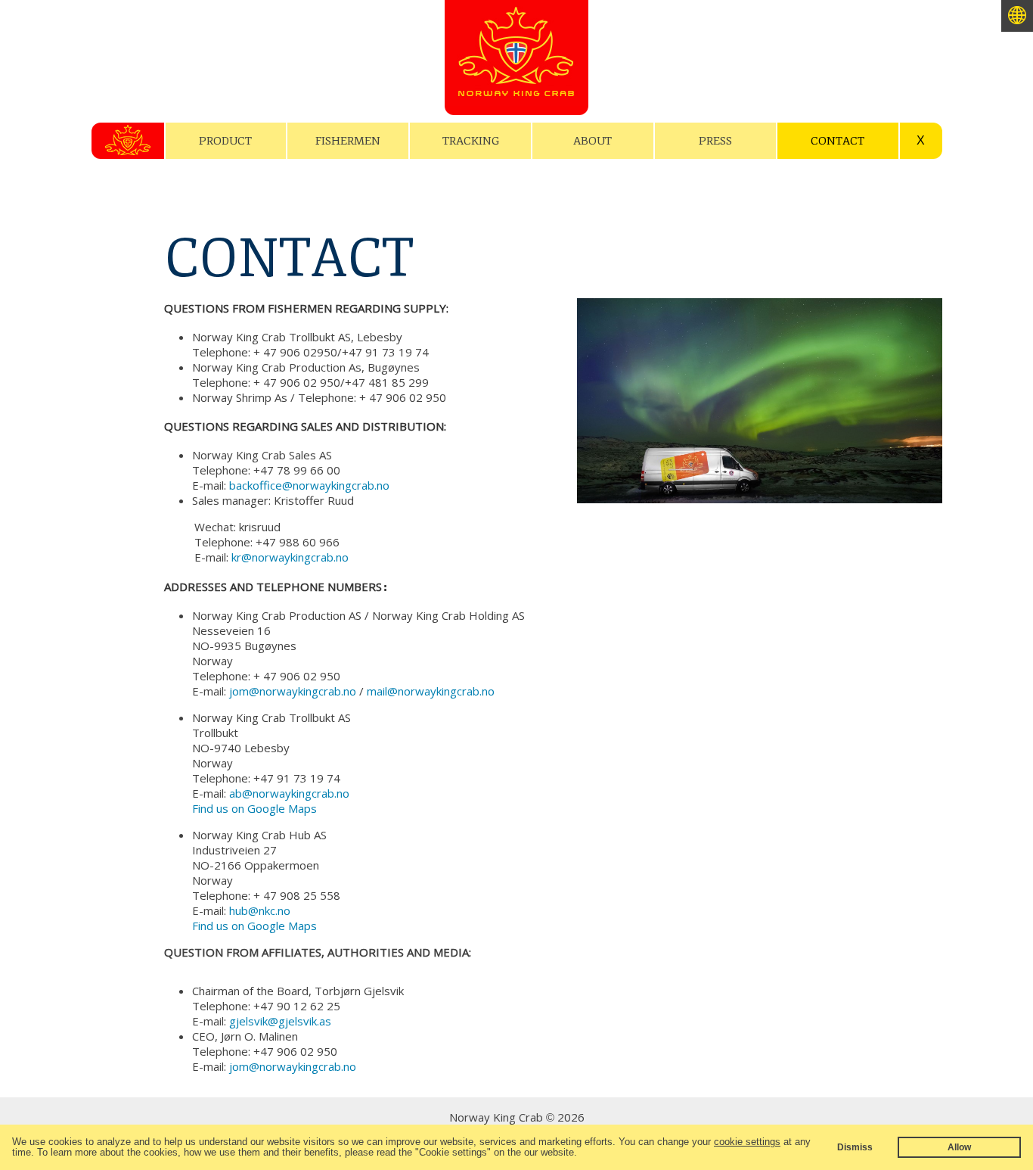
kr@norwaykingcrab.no (290, 557)
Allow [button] (959, 1147)
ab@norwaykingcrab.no (289, 793)
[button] (582, 1154)
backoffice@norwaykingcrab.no (309, 485)
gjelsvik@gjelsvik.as (280, 1020)
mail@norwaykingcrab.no (431, 691)
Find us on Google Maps (254, 808)
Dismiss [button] (855, 1147)
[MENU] (128, 141)
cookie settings (747, 1141)
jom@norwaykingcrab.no (292, 691)
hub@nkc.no (259, 910)
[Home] (516, 87)
